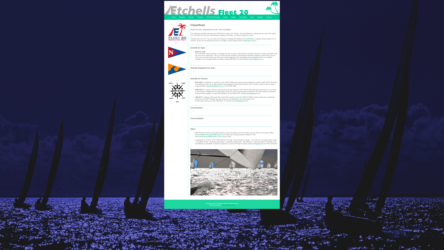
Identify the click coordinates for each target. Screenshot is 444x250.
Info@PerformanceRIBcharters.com (213, 135)
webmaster (250, 39)
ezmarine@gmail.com (240, 101)
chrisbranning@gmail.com (256, 144)
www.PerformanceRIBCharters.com (208, 136)
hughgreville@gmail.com (214, 86)
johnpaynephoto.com (228, 205)
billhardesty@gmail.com (251, 93)
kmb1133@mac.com (256, 59)
